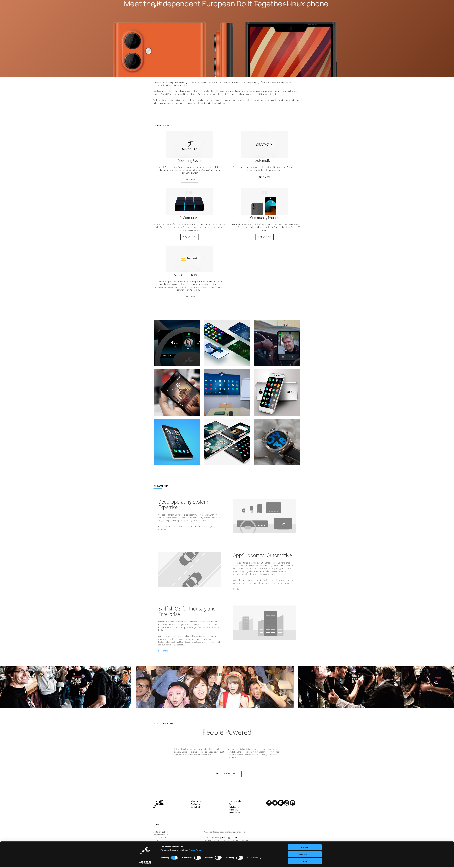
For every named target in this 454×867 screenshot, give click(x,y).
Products (260, 5)
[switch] (197, 858)
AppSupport (196, 804)
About (296, 5)
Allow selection (304, 854)
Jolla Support (234, 807)
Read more (238, 589)
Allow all (304, 847)
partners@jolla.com (228, 837)
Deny (305, 861)
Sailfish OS (195, 807)
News (269, 5)
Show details (252, 858)
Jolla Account (234, 812)
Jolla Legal (233, 809)
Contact (287, 5)
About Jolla (196, 801)
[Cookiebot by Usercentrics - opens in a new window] (145, 862)
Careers (278, 5)
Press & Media (235, 801)
